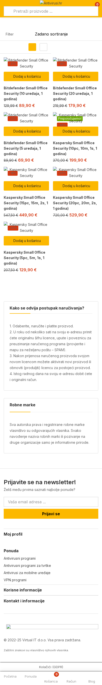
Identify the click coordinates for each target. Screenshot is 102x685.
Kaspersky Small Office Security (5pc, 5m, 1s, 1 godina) (24, 257)
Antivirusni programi (20, 558)
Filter (10, 34)
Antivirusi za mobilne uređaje (27, 573)
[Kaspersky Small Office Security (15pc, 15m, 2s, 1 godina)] (26, 173)
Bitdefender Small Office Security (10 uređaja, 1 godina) (26, 93)
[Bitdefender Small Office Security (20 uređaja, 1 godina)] (75, 63)
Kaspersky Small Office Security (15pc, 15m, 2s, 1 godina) (26, 202)
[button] (26, 76)
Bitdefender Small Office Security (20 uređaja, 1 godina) (75, 93)
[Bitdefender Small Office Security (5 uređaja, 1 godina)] (26, 118)
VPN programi (15, 580)
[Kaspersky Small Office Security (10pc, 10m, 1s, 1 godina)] (75, 118)
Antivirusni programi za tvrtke (27, 565)
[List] (43, 47)
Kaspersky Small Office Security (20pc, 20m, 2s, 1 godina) (75, 202)
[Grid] (32, 47)
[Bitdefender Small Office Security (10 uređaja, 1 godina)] (26, 63)
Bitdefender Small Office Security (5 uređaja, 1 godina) (26, 148)
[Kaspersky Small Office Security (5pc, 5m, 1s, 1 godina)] (26, 228)
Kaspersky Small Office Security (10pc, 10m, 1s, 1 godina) (75, 148)
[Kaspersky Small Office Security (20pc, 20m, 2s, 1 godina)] (75, 173)
